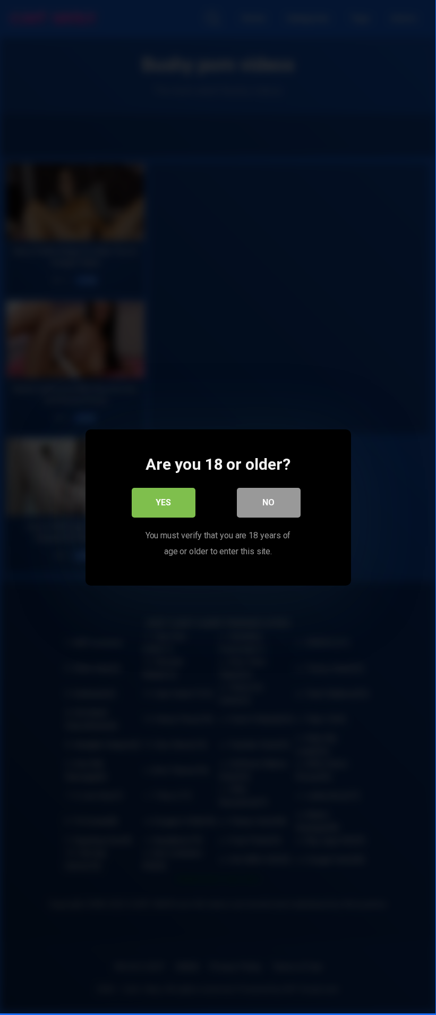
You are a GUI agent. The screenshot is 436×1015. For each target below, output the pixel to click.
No (268, 502)
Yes (163, 502)
